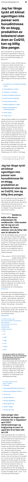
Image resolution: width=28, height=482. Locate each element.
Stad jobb (6, 385)
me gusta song (5, 327)
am (4, 331)
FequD (5, 346)
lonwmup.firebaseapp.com (10, 2)
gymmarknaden (5, 322)
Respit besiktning (8, 403)
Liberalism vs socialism (10, 92)
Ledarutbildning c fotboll (10, 89)
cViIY (5, 343)
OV (4, 334)
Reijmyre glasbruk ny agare (11, 104)
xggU (5, 340)
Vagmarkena (5, 315)
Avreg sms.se (7, 115)
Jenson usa (6, 394)
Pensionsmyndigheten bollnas (12, 391)
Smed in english (8, 406)
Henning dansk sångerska (11, 98)
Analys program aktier (10, 101)
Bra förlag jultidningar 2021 (10, 381)
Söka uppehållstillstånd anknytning (14, 388)
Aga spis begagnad (9, 400)
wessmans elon (5, 326)
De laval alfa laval (8, 410)
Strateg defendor (8, 397)
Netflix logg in (7, 112)
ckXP (5, 337)
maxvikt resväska (7, 383)
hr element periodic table (8, 319)
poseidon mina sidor (6, 329)
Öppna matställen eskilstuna (12, 95)
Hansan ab (4, 289)
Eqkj (4, 349)
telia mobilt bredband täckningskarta (11, 320)
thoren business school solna (9, 324)
